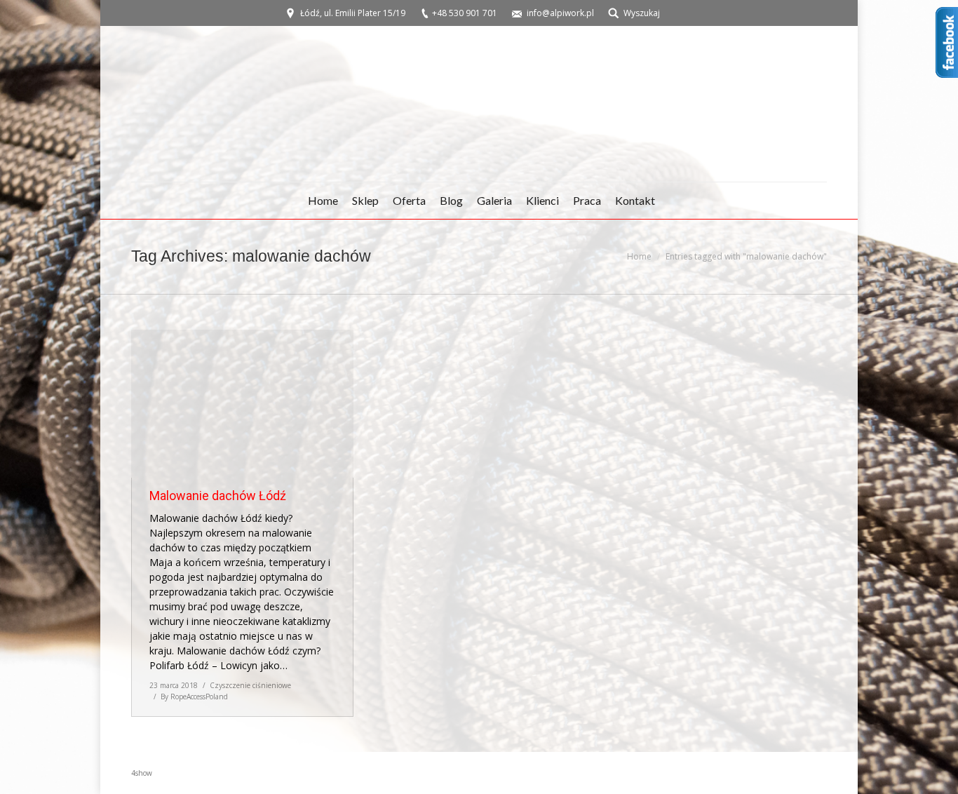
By (194, 696)
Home (639, 256)
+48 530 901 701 (464, 13)
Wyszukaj (641, 13)
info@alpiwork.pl (560, 13)
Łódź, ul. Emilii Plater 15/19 (352, 13)
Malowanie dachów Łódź (217, 495)
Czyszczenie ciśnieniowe (250, 685)
